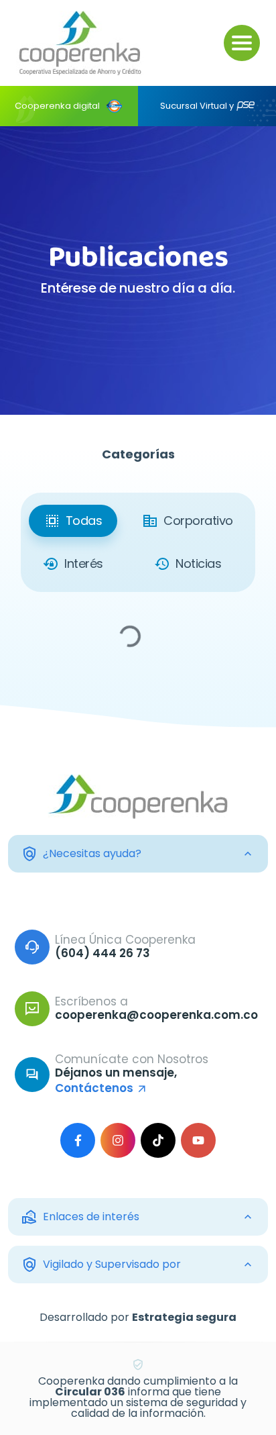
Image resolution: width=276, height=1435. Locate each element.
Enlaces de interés (80, 1217)
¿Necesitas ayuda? (81, 854)
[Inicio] (79, 43)
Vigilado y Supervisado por (101, 1264)
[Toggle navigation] (242, 43)
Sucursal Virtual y (197, 105)
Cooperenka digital (57, 105)
